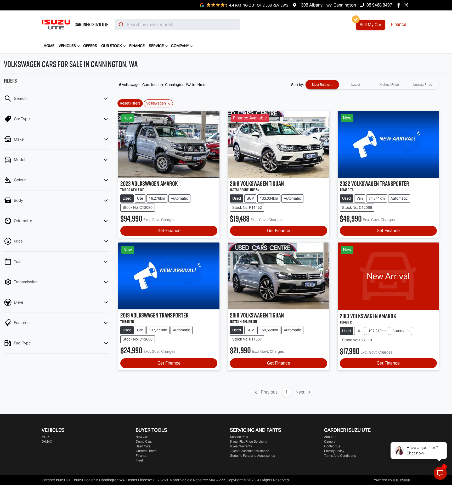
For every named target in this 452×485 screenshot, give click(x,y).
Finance (398, 24)
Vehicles (67, 45)
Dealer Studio (401, 480)
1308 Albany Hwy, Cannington (327, 5)
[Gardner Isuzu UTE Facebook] (399, 5)
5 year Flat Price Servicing (248, 441)
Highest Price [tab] (389, 84)
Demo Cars (144, 441)
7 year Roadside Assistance (249, 451)
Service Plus (239, 437)
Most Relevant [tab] (322, 84)
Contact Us (332, 446)
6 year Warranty (241, 446)
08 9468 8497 (379, 5)
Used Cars (143, 446)
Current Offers (146, 451)
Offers (90, 45)
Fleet (139, 460)
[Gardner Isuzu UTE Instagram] (406, 5)
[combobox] (177, 24)
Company (180, 45)
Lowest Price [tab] (422, 84)
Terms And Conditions (340, 456)
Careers (329, 441)
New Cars (142, 437)
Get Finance (168, 230)
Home (49, 45)
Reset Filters (130, 103)
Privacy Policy (334, 451)
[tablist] (372, 85)
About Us (330, 437)
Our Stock (111, 45)
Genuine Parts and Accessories (252, 456)
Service (156, 45)
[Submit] (121, 24)
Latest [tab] (355, 84)
